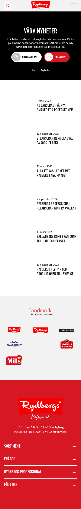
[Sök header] (7, 5)
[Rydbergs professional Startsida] (40, 409)
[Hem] (40, 5)
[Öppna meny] (73, 5)
